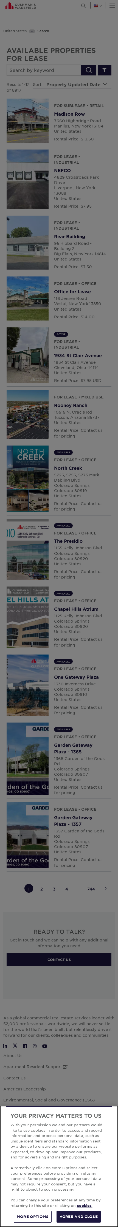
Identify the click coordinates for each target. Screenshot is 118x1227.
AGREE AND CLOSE (79, 1216)
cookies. (84, 1205)
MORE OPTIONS (33, 1216)
